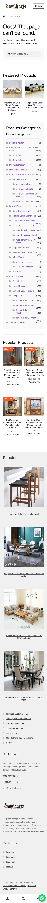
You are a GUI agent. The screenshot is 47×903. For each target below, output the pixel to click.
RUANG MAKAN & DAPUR (21, 174)
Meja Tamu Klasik (24, 261)
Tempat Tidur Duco (24, 300)
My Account (8, 899)
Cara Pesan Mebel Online (17, 723)
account (9, 866)
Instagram (10, 861)
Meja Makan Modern (25, 201)
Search (23, 899)
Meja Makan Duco (24, 184)
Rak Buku (17, 271)
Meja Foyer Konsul (21, 247)
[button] (42, 898)
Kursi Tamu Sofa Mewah (26, 235)
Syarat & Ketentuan (14, 728)
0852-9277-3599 (10, 775)
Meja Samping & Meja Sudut (25, 252)
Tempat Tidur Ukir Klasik (24, 311)
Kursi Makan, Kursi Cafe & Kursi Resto (23, 149)
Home (8, 16)
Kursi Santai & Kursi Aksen (25, 220)
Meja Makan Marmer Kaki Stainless (27, 195)
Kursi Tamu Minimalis (25, 230)
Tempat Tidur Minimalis (26, 305)
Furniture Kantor (16, 142)
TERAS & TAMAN (17, 322)
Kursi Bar (17, 155)
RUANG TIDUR (16, 276)
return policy (11, 733)
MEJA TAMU (18, 257)
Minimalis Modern (17, 164)
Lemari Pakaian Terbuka (23, 290)
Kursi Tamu (18, 225)
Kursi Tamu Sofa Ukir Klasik (25, 241)
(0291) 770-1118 (10, 781)
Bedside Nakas (19, 281)
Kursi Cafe (17, 160)
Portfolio (10, 742)
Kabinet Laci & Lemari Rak (24, 215)
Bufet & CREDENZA (22, 210)
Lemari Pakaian (20, 286)
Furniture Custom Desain (17, 713)
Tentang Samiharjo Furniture (18, 718)
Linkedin (10, 852)
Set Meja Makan (20, 179)
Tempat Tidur (18, 295)
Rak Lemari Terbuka (18, 169)
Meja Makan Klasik (24, 188)
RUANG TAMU (16, 206)
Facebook (10, 857)
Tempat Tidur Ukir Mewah (27, 317)
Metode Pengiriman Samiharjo (19, 737)
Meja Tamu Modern (24, 266)
